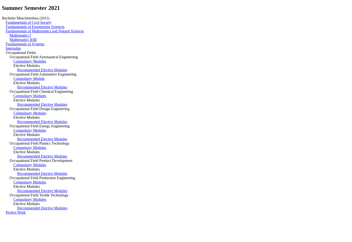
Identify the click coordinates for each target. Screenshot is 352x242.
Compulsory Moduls (29, 79)
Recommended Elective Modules (42, 70)
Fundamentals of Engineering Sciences (35, 27)
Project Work (16, 212)
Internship (13, 48)
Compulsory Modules (29, 61)
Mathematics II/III (23, 40)
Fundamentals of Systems (25, 44)
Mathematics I (20, 35)
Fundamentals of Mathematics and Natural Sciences (45, 31)
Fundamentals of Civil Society (28, 22)
